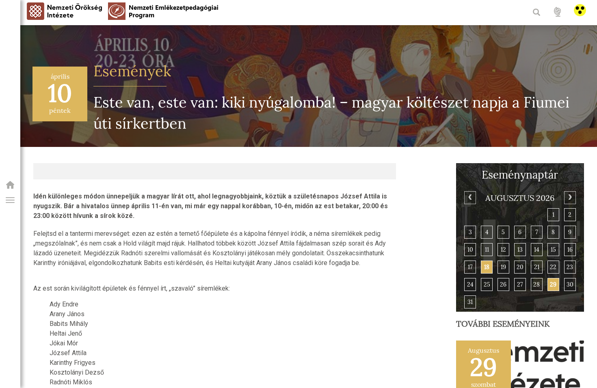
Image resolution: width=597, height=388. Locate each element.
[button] (10, 200)
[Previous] (470, 197)
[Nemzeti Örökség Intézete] (10, 187)
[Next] (570, 197)
